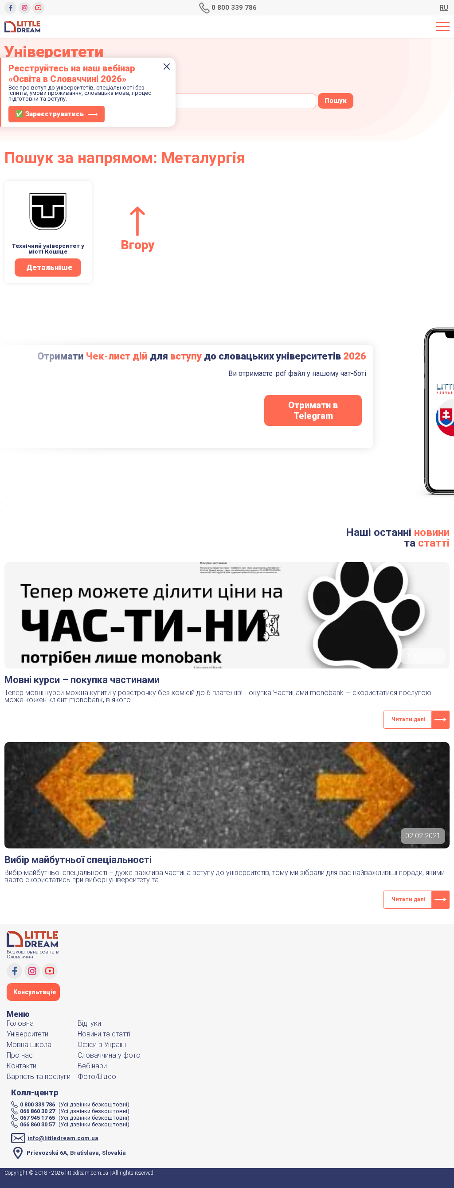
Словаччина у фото (109, 1055)
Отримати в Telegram (313, 410)
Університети (27, 1034)
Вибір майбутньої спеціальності (78, 859)
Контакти (21, 1066)
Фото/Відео (97, 1076)
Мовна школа (29, 1044)
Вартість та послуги (38, 1076)
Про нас (20, 1055)
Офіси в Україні (102, 1044)
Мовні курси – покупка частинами (82, 679)
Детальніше (49, 267)
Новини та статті (104, 1034)
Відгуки (89, 1023)
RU (444, 7)
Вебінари (92, 1066)
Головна (20, 1023)
